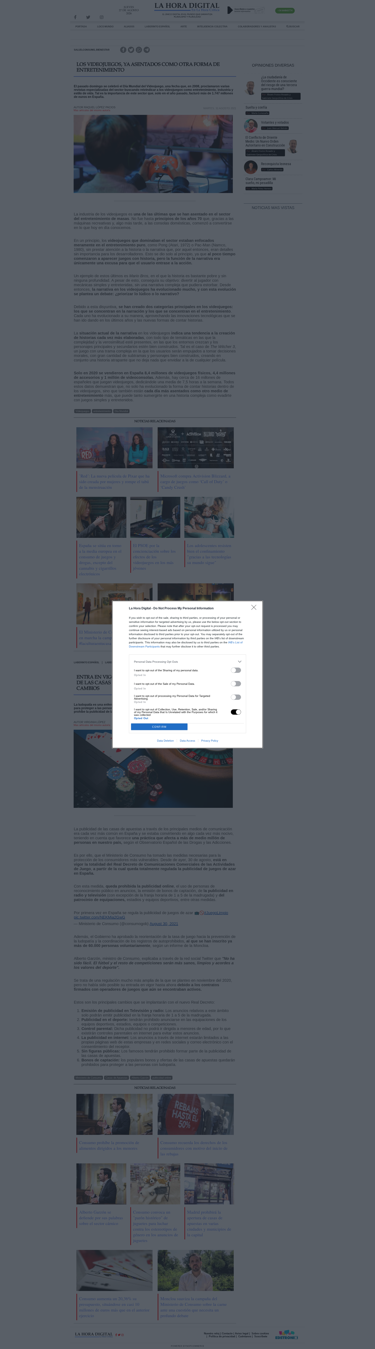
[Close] (255, 608)
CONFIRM (159, 726)
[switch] (236, 670)
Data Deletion (165, 740)
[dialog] (187, 674)
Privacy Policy (209, 740)
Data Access (187, 740)
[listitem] (187, 662)
